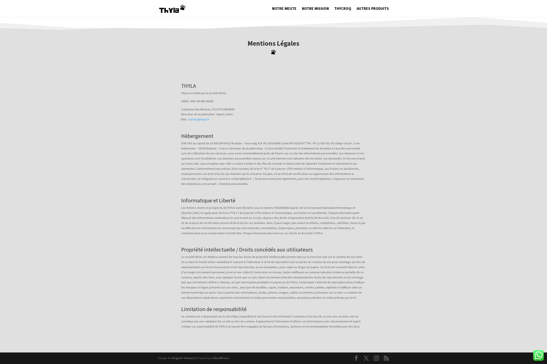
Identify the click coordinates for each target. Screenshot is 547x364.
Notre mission (315, 9)
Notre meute (284, 9)
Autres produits (373, 9)
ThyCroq (342, 9)
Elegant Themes (183, 358)
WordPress (221, 358)
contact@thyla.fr (198, 119)
